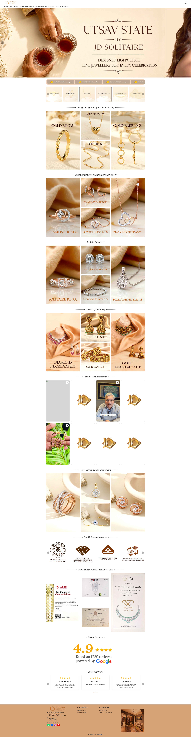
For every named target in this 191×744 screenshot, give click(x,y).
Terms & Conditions (105, 712)
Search (185, 3)
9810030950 (53, 719)
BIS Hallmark (103, 710)
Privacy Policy (81, 710)
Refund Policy (81, 712)
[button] (188, 42)
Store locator (53, 722)
